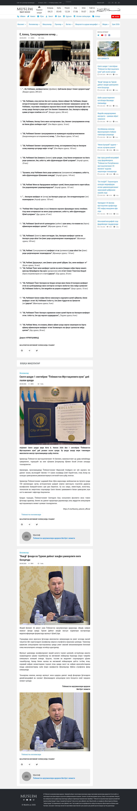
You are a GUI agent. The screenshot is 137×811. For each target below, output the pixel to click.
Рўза (42, 16)
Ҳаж (59, 16)
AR (118, 2)
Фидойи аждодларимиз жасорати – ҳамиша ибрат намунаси (108, 116)
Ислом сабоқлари (83, 16)
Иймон (22, 16)
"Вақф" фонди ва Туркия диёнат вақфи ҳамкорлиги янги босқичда (108, 85)
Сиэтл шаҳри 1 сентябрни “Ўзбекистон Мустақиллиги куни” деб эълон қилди (108, 69)
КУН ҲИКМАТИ (103, 58)
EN (115, 2)
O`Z (109, 2)
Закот (50, 16)
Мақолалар (47, 24)
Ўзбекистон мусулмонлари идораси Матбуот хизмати (54, 538)
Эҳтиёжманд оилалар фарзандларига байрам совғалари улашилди (107, 132)
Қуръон (68, 16)
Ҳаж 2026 (115, 24)
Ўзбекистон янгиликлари (31, 514)
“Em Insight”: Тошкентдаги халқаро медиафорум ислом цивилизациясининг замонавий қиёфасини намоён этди (108, 187)
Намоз (32, 16)
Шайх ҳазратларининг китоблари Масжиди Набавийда (106, 100)
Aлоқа (97, 16)
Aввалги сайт (100, 2)
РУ (112, 2)
